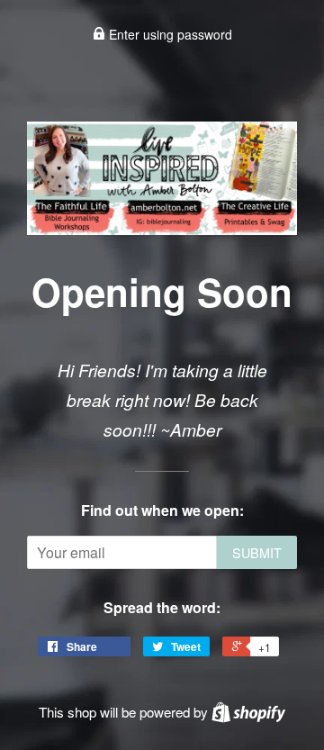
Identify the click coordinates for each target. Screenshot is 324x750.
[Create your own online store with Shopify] (248, 711)
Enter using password (168, 34)
